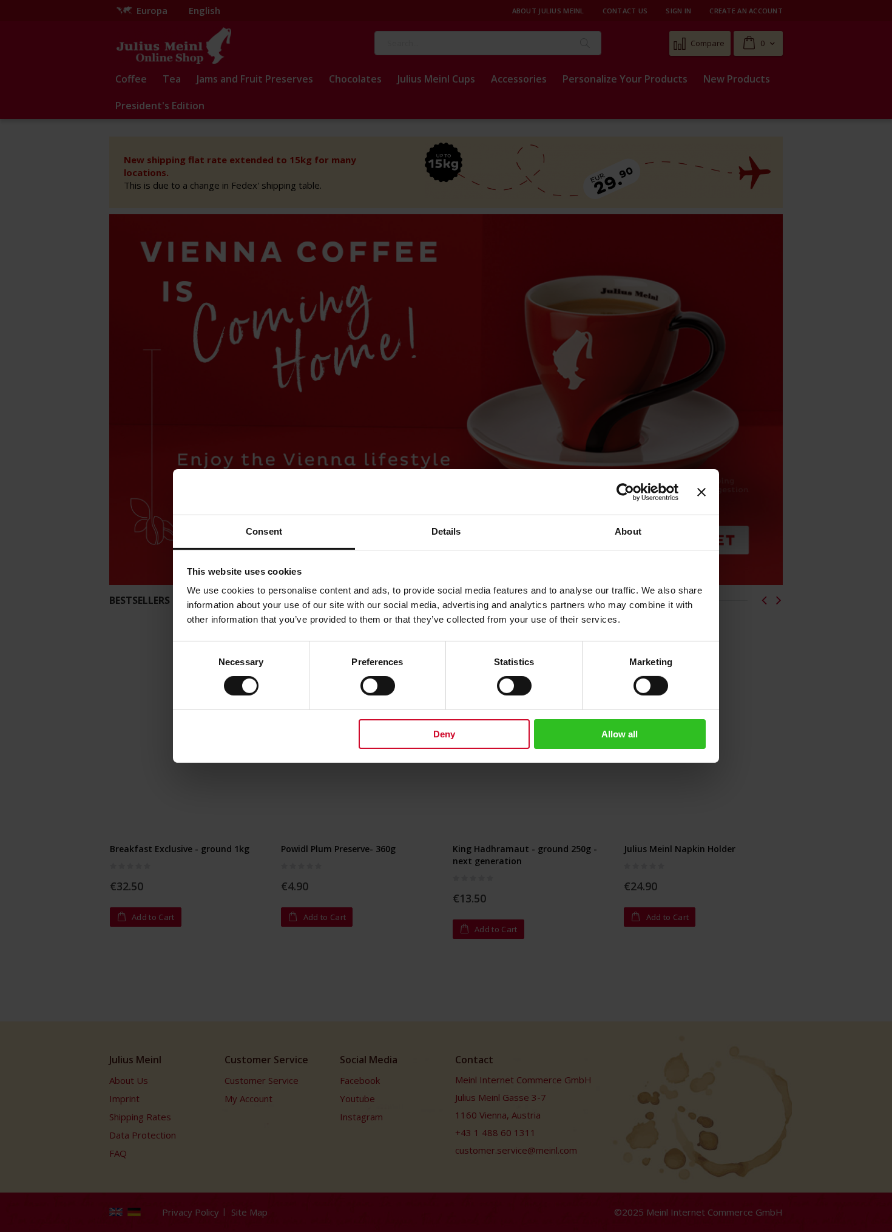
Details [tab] (446, 531)
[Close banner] (701, 491)
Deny (444, 734)
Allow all (619, 734)
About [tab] (628, 531)
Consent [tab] (264, 531)
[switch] (377, 687)
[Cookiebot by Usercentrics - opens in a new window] (625, 491)
